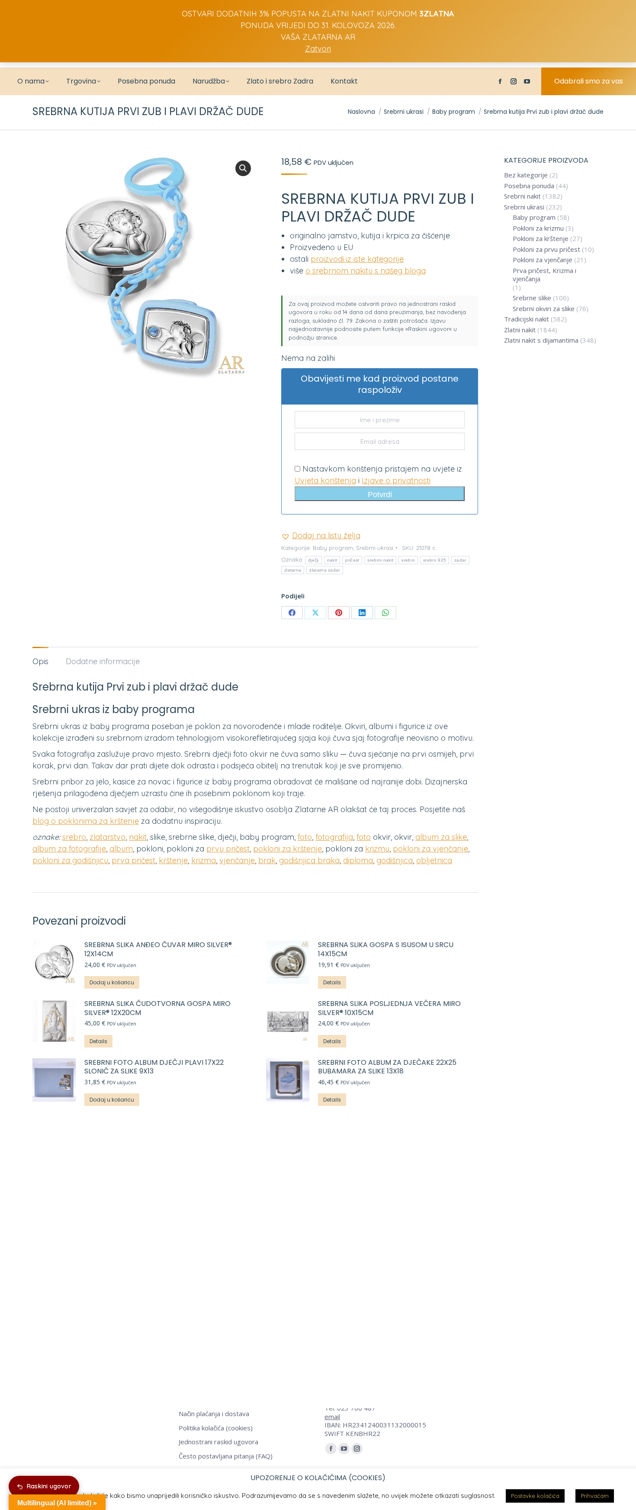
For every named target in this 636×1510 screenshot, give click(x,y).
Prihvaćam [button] (595, 1495)
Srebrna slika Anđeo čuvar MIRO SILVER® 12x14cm (158, 950)
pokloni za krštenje (287, 849)
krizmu (377, 849)
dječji (313, 560)
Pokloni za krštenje (541, 239)
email (332, 1416)
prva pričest (133, 860)
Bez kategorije (526, 175)
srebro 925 (434, 560)
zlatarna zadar (324, 570)
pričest (352, 560)
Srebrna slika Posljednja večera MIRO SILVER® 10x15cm (389, 1008)
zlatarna (292, 570)
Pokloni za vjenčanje (542, 260)
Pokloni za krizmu (538, 228)
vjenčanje (237, 860)
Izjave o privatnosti (396, 480)
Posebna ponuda (529, 186)
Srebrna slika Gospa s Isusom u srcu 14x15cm (385, 950)
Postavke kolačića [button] (535, 1495)
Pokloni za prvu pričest (546, 249)
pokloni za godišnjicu (70, 860)
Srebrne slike (532, 298)
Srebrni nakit (522, 196)
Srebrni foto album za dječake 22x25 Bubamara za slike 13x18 (387, 1067)
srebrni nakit (380, 560)
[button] (243, 168)
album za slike (441, 837)
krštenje (173, 860)
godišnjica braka (309, 860)
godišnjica (394, 860)
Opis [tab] (40, 661)
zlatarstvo (107, 837)
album (121, 849)
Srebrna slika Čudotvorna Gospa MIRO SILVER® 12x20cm (157, 1008)
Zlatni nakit (520, 330)
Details (332, 982)
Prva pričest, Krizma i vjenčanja (544, 275)
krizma (203, 860)
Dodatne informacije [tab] (103, 661)
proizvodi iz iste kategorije (357, 259)
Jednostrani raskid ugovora (218, 1442)
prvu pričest (228, 849)
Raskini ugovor (49, 1486)
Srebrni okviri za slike (544, 309)
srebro (408, 560)
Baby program (333, 547)
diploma (358, 860)
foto (305, 837)
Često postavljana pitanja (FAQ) (226, 1456)
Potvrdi (380, 494)
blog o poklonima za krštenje (85, 821)
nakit (332, 560)
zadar (460, 560)
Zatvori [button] (318, 49)
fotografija (334, 837)
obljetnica (434, 860)
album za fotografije (69, 849)
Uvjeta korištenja (325, 480)
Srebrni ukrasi (374, 547)
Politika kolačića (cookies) (216, 1428)
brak (267, 860)
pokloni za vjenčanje (430, 849)
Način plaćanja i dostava (214, 1414)
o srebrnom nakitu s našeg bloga (365, 271)
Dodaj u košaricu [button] (112, 982)
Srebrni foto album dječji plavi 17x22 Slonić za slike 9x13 (154, 1067)
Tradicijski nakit (526, 319)
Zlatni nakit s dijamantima (541, 340)
